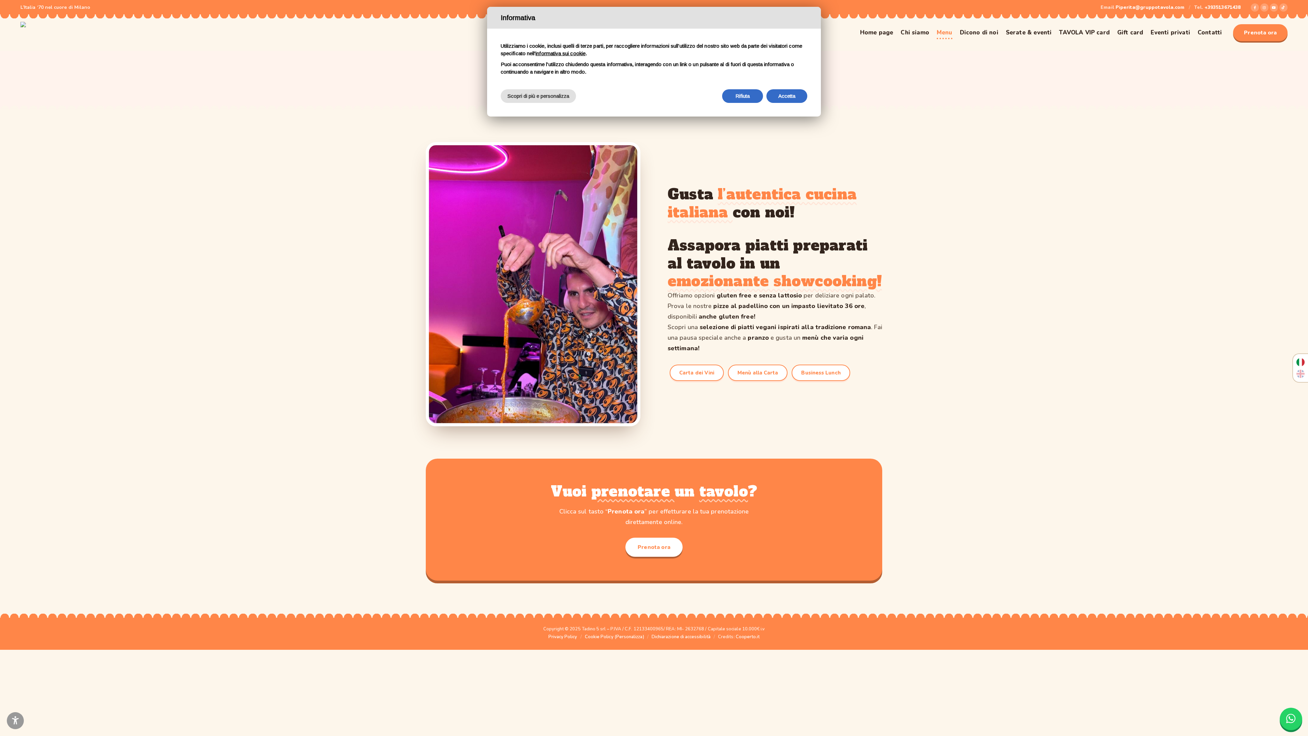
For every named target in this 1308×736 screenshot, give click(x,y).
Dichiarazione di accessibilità (681, 637)
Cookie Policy (599, 637)
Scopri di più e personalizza (538, 96)
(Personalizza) (629, 637)
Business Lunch (820, 372)
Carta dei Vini (696, 372)
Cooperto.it (748, 637)
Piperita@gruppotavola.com (1150, 7)
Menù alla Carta (757, 372)
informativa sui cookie (560, 53)
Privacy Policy (562, 637)
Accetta (787, 96)
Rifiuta (742, 96)
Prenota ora (1260, 32)
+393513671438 (1222, 7)
